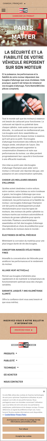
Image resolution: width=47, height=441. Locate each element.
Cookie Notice (10, 415)
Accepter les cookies (24, 436)
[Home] (23, 10)
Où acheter (10, 375)
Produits (9, 354)
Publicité (9, 361)
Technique (10, 368)
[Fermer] (44, 391)
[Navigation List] (3, 10)
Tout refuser (23, 429)
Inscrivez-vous (22, 330)
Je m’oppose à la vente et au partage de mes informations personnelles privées (23, 421)
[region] (23, 414)
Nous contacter (13, 382)
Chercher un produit (23, 16)
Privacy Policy (21, 415)
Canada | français (13, 4)
